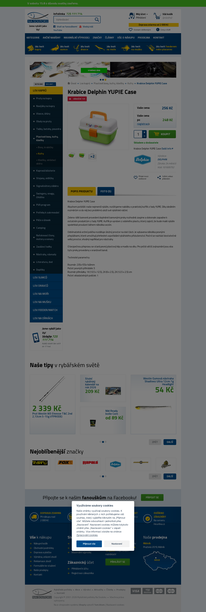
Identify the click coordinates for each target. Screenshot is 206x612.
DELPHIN (162, 159)
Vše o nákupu (126, 37)
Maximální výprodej (81, 552)
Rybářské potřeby (63, 589)
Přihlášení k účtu (80, 568)
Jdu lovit (39, 48)
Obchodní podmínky (44, 548)
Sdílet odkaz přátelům (167, 177)
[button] (170, 442)
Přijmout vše (89, 543)
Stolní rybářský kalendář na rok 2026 (92, 383)
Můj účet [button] (141, 16)
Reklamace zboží (42, 561)
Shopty (82, 604)
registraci (143, 124)
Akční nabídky (52, 37)
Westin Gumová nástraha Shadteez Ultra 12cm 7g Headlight (158, 381)
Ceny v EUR (165, 29)
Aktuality (98, 589)
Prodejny (120, 589)
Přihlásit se (117, 562)
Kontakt (158, 37)
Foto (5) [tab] (106, 191)
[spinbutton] (138, 134)
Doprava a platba (42, 552)
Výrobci (87, 589)
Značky (97, 37)
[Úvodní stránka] (37, 17)
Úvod (73, 83)
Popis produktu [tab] (82, 191)
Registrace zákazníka (83, 573)
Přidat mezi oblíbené (143, 177)
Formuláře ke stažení (45, 566)
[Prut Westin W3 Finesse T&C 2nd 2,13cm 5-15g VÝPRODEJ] (52, 390)
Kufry (130, 83)
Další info (166, 148)
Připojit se (152, 497)
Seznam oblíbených (142, 29)
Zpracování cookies (87, 535)
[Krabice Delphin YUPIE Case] (98, 127)
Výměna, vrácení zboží (45, 557)
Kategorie (33, 37)
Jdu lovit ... (50, 84)
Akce (77, 589)
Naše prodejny (41, 570)
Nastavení (117, 543)
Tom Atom (99, 604)
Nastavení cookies (115, 604)
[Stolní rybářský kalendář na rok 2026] (113, 391)
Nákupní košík (41, 543)
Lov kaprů (85, 83)
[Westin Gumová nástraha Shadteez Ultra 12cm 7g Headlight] (153, 407)
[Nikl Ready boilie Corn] (93, 423)
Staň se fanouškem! (66, 26)
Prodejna (144, 37)
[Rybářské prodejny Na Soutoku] (159, 561)
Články (109, 37)
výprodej (76, 37)
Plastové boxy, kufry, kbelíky (109, 83)
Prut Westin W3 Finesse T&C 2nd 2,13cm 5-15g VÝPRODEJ (52, 415)
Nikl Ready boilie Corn (111, 412)
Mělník (147, 543)
